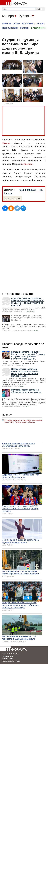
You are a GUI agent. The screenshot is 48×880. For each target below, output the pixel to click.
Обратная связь (7, 656)
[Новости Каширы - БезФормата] (14, 3)
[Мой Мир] (23, 208)
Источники (27, 23)
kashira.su (9, 103)
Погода (39, 23)
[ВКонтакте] (5, 208)
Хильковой (26, 164)
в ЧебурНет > (38, 28)
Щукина (6, 143)
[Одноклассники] (11, 208)
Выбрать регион (7, 658)
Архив (16, 23)
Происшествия (10, 28)
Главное (6, 23)
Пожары (24, 28)
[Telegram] (17, 208)
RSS (18, 661)
